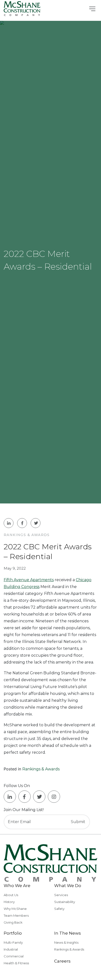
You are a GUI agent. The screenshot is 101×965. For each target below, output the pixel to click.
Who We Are (17, 885)
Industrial (11, 949)
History (9, 902)
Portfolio (13, 933)
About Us (11, 895)
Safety (59, 909)
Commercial (14, 956)
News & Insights (66, 942)
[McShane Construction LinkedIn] (10, 796)
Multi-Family (13, 942)
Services (61, 895)
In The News (67, 933)
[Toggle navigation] (92, 9)
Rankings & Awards (41, 769)
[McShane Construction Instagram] (54, 796)
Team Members (16, 915)
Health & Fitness (16, 963)
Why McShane (15, 909)
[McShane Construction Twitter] (39, 796)
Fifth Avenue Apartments (29, 579)
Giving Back (13, 922)
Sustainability (64, 902)
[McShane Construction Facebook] (24, 796)
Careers (62, 961)
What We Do (67, 885)
